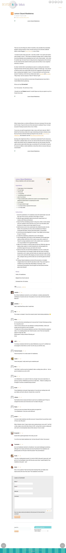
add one (24, 287)
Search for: (16, 527)
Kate (15, 366)
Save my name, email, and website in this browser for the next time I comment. (29, 513)
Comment (16, 496)
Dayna (15, 406)
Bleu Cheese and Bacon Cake (37, 135)
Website (16, 491)
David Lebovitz (28, 51)
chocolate (42, 74)
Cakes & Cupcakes (19, 17)
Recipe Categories (37, 529)
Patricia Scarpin (18, 351)
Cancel (49, 510)
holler (15, 467)
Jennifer (16, 292)
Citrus (25, 17)
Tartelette (16, 444)
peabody (16, 303)
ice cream (48, 74)
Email (15, 486)
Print (49, 179)
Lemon (27, 17)
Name (16, 481)
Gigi (15, 311)
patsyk (16, 416)
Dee (15, 376)
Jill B (15, 341)
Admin (33, 551)
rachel (15, 358)
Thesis (40, 549)
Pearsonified (33, 549)
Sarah (15, 387)
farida (15, 455)
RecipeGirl (16, 433)
